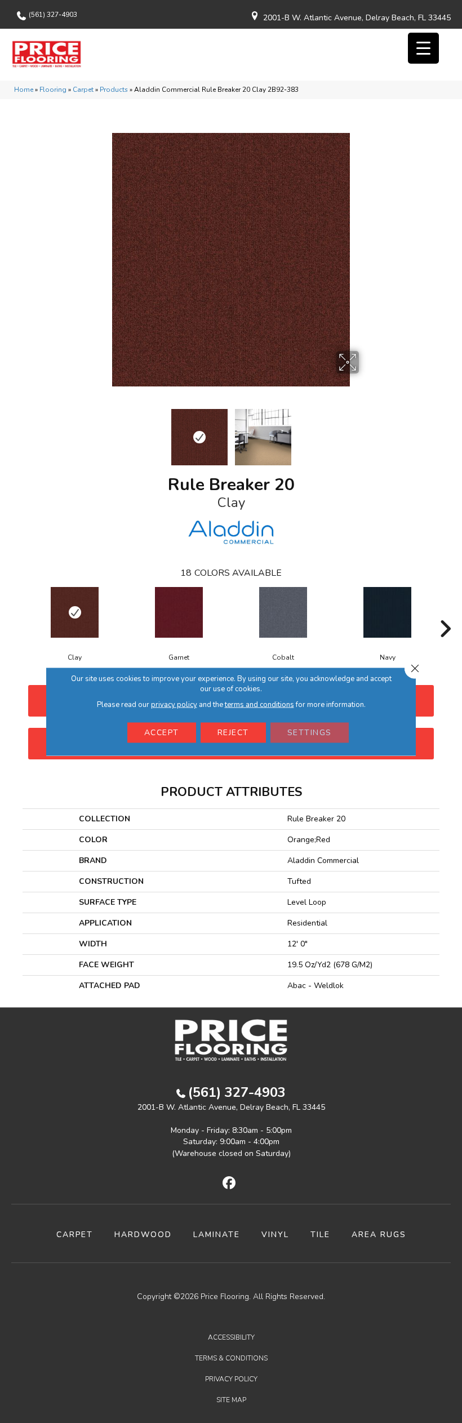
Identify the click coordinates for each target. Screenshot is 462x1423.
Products (114, 89)
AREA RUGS (379, 1234)
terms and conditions (259, 705)
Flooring (52, 89)
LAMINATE (216, 1234)
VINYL (275, 1234)
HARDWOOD (143, 1234)
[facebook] (229, 1183)
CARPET (74, 1234)
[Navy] (387, 612)
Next (366, 431)
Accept (161, 732)
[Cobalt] (283, 612)
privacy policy (174, 705)
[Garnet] (179, 612)
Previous (95, 431)
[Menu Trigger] (423, 48)
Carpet (83, 89)
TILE (320, 1234)
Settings (309, 732)
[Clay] (75, 612)
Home (23, 89)
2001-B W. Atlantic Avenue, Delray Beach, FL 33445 (357, 17)
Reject (233, 732)
